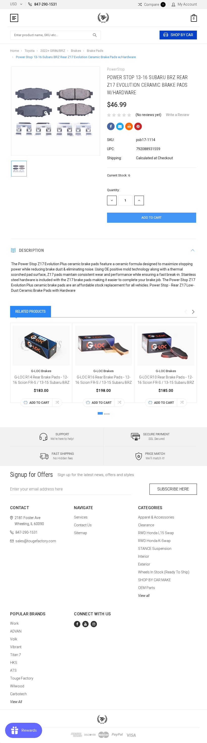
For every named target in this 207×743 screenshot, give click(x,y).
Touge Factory (21, 678)
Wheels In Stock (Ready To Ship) (163, 572)
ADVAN (15, 631)
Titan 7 (15, 655)
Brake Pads (95, 51)
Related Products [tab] (30, 311)
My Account (187, 4)
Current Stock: (118, 175)
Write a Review (177, 115)
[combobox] (55, 35)
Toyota (30, 51)
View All (16, 702)
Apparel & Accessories (156, 517)
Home (14, 51)
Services (81, 517)
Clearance (146, 525)
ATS (13, 670)
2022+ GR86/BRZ (52, 51)
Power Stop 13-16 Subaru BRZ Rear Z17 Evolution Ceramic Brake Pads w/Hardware (76, 57)
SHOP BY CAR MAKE (154, 580)
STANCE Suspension (154, 549)
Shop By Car (182, 35)
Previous (185, 312)
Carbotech (18, 694)
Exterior (144, 564)
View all (143, 596)
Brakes (76, 51)
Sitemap (80, 533)
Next (193, 312)
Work (14, 623)
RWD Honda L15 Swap (156, 533)
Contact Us (83, 525)
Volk (13, 639)
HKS (13, 663)
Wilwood (17, 686)
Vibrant (15, 647)
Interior (143, 556)
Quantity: (113, 190)
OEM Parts (146, 588)
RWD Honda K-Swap (154, 541)
